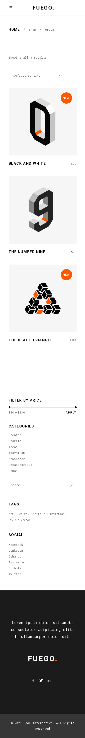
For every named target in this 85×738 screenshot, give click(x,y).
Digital (37, 514)
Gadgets (15, 441)
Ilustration (55, 514)
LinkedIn (16, 550)
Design (22, 514)
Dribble (15, 568)
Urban (13, 471)
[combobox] (37, 75)
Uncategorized (20, 464)
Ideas (13, 447)
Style (13, 520)
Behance (15, 556)
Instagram (17, 562)
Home (14, 29)
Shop (32, 29)
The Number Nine (27, 252)
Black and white (27, 163)
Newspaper (17, 459)
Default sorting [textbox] (27, 75)
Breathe (15, 435)
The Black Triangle (31, 340)
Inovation (17, 453)
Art (11, 514)
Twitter (15, 574)
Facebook (16, 544)
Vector (25, 520)
